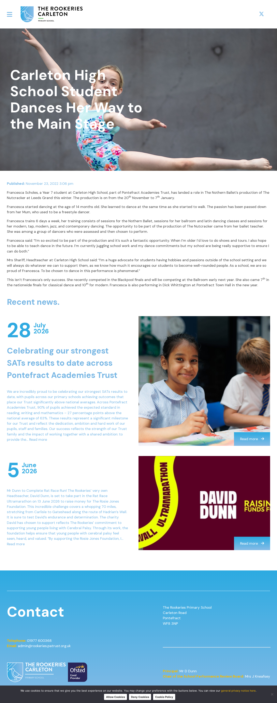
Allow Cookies (115, 697)
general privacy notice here (238, 690)
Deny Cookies (140, 697)
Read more (38, 439)
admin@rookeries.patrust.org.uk (44, 646)
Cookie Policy (164, 697)
